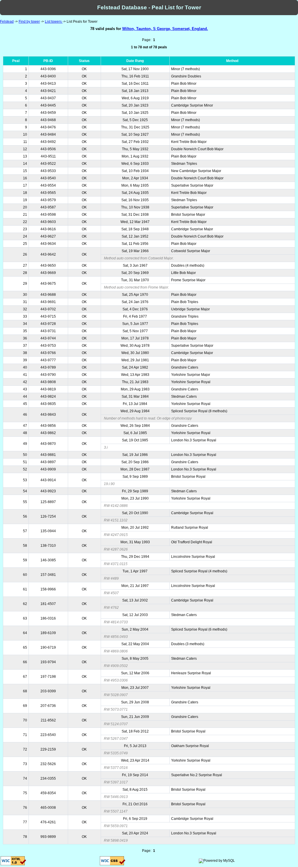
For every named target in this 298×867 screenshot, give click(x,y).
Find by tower (29, 22)
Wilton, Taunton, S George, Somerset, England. (165, 28)
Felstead (7, 22)
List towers (54, 22)
